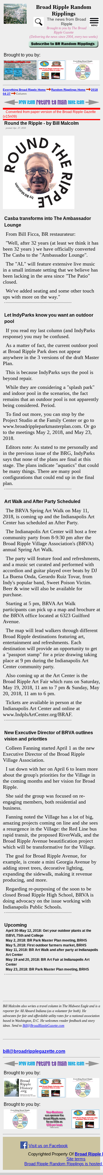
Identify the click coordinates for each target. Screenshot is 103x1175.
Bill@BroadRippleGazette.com (43, 1026)
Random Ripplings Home (68, 89)
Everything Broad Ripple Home (24, 89)
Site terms (76, 1158)
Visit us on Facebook (48, 1145)
